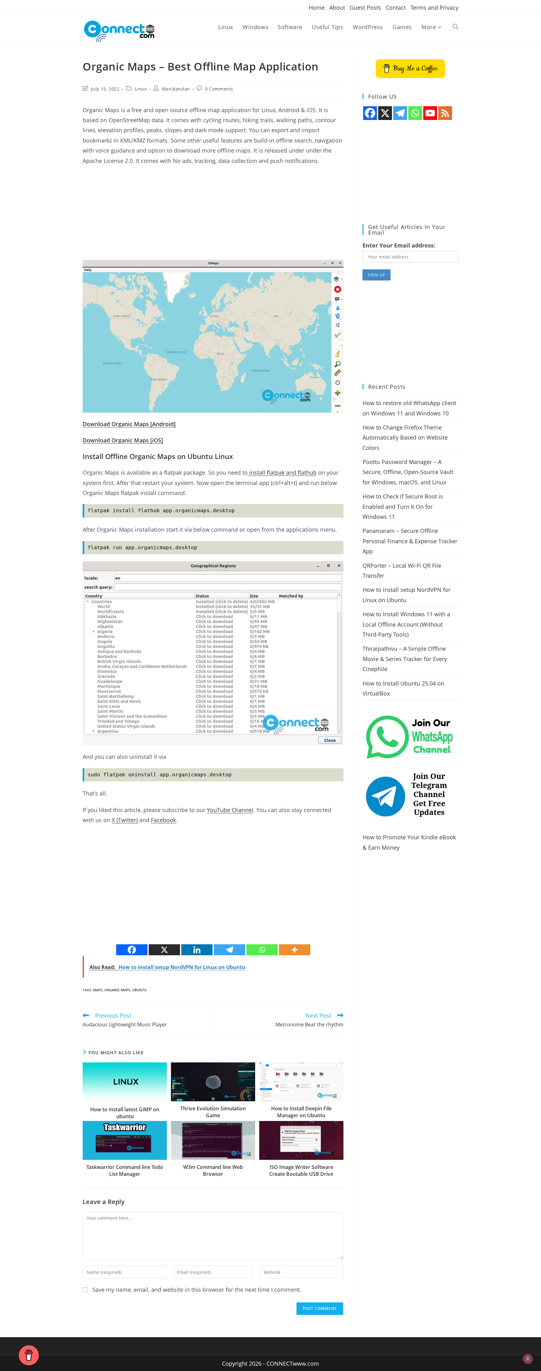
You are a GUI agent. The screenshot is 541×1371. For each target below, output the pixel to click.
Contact (396, 7)
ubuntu (139, 990)
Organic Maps (117, 990)
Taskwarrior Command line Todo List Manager (124, 1170)
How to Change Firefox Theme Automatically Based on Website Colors (405, 437)
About (337, 7)
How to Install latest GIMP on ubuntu (124, 1113)
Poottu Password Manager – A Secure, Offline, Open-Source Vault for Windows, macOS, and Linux (408, 472)
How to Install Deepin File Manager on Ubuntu (301, 1112)
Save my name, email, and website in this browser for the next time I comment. (196, 1289)
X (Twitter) (125, 820)
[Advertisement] (213, 216)
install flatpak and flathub (282, 472)
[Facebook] (131, 949)
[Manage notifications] (528, 1359)
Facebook (163, 820)
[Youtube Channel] (430, 113)
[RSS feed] (445, 113)
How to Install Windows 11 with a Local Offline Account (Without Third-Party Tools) (406, 624)
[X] (164, 949)
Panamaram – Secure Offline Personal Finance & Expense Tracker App (410, 541)
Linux (141, 89)
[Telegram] (229, 949)
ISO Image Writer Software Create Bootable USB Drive (301, 1170)
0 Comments (219, 89)
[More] (294, 949)
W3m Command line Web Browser (213, 1170)
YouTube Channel (230, 810)
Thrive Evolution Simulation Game (213, 1112)
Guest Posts (365, 7)
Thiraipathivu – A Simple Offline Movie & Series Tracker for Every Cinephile (405, 659)
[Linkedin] (197, 949)
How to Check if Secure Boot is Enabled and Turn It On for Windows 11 (403, 506)
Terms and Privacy (434, 7)
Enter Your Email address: (399, 245)
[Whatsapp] (262, 949)
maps (97, 990)
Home (317, 7)
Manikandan (176, 89)
